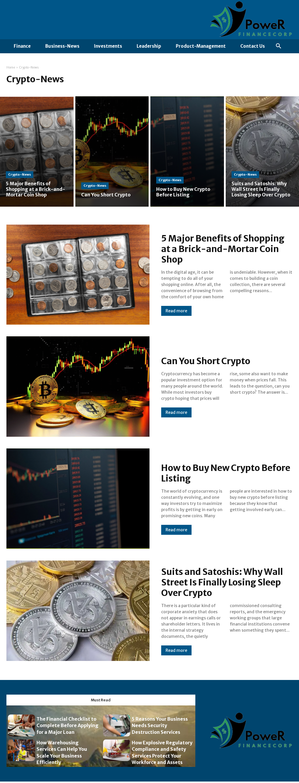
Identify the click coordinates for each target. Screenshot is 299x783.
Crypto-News (19, 174)
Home (10, 67)
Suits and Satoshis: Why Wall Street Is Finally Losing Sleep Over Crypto (222, 582)
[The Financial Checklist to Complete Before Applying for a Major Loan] (21, 725)
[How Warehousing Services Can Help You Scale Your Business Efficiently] (21, 750)
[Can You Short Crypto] (112, 151)
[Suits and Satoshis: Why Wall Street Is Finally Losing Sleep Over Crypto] (78, 611)
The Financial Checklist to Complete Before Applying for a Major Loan (67, 725)
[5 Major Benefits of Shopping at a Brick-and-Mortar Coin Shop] (37, 151)
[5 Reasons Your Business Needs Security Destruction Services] (116, 725)
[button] (278, 46)
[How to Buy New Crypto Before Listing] (187, 151)
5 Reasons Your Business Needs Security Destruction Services (160, 725)
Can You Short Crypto (205, 360)
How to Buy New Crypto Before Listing (225, 473)
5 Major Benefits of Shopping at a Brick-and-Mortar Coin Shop (222, 249)
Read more (176, 310)
